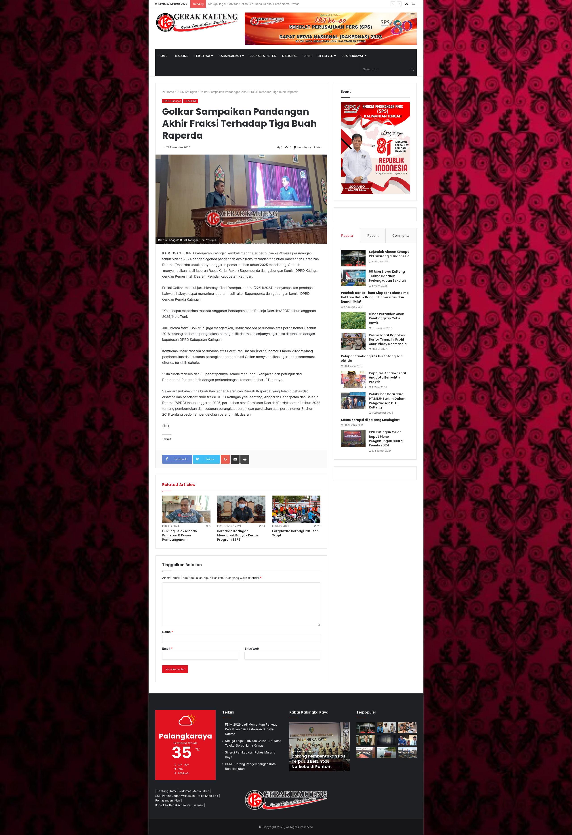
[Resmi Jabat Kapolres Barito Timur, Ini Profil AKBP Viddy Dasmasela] (353, 341)
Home (169, 92)
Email (167, 648)
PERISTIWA (202, 56)
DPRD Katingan (187, 92)
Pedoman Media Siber (194, 791)
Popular (347, 235)
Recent (373, 235)
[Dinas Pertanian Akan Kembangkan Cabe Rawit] (353, 320)
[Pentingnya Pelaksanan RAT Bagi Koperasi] (407, 740)
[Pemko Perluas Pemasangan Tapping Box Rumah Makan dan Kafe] (319, 746)
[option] (319, 746)
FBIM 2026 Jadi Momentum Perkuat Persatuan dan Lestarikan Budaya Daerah (251, 729)
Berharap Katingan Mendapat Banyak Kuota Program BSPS (237, 535)
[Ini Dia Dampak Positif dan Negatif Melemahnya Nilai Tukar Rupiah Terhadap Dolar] (365, 740)
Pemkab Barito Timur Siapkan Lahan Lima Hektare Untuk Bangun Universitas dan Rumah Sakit (375, 297)
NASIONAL (289, 56)
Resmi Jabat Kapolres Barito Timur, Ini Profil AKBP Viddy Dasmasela (388, 339)
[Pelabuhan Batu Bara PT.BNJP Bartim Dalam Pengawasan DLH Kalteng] (353, 400)
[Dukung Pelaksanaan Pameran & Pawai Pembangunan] (186, 509)
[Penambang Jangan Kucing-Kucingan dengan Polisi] (407, 752)
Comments (401, 235)
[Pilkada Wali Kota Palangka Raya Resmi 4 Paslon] (365, 752)
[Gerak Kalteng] (196, 22)
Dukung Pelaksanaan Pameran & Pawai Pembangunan (179, 535)
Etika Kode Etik (208, 795)
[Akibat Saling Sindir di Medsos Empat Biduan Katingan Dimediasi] (407, 727)
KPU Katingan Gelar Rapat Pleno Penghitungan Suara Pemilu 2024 (386, 439)
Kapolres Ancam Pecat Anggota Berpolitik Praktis (387, 377)
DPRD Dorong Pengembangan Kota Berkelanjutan (242, 4)
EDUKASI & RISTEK (263, 56)
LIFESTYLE (325, 56)
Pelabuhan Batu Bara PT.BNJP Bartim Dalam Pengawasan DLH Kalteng (387, 401)
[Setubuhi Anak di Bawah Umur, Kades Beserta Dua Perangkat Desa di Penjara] (386, 727)
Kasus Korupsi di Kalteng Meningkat (370, 420)
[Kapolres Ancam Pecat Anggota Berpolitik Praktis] (353, 379)
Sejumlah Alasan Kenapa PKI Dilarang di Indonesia (389, 253)
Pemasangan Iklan (167, 800)
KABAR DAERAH (230, 56)
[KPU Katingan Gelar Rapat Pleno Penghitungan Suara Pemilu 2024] (353, 438)
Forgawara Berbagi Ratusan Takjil (295, 533)
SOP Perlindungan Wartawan (175, 795)
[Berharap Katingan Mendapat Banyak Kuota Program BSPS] (241, 509)
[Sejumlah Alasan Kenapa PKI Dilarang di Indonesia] (353, 258)
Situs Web (251, 648)
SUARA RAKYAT (353, 56)
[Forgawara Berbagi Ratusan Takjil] (296, 509)
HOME (162, 56)
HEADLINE (181, 56)
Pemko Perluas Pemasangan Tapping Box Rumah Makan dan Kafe (319, 761)
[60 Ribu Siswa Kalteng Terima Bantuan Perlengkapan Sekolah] (353, 278)
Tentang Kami (166, 791)
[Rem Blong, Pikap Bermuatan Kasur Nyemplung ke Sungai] (386, 752)
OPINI (307, 56)
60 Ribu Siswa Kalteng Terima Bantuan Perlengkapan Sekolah (387, 276)
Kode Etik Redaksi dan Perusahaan (179, 805)
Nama (167, 632)
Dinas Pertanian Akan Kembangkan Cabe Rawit (386, 318)
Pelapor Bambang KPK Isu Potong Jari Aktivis (372, 358)
